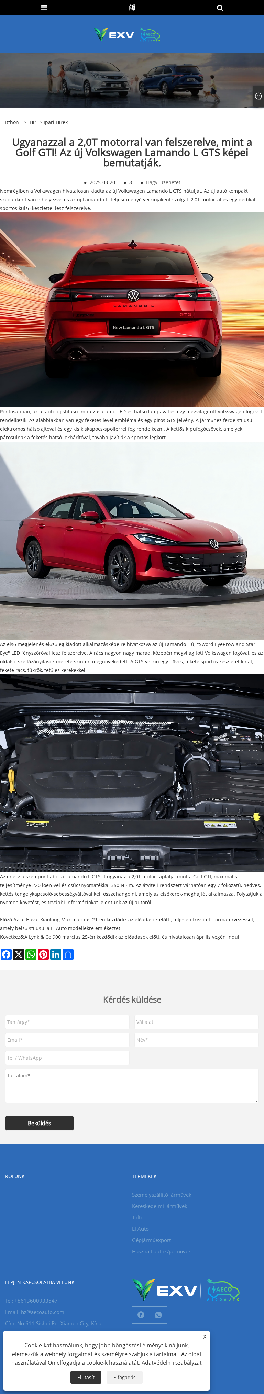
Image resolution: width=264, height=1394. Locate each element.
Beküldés (39, 1123)
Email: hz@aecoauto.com (34, 1311)
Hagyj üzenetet (163, 182)
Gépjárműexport (151, 1240)
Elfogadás (124, 1377)
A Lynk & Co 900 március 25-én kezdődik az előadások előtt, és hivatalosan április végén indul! (132, 936)
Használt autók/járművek (161, 1251)
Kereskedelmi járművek (159, 1206)
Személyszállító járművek (161, 1194)
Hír (33, 122)
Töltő (137, 1217)
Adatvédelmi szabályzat (172, 1363)
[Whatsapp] (158, 1315)
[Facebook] (141, 1315)
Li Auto (140, 1228)
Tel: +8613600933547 (31, 1300)
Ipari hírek (56, 122)
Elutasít (86, 1377)
